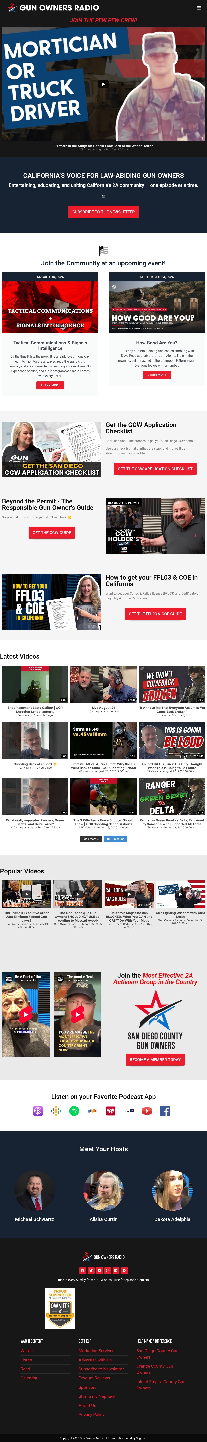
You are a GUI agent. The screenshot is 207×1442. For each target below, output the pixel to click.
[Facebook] (82, 1270)
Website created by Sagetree (129, 1438)
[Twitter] (91, 1270)
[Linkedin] (116, 1270)
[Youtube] (99, 1270)
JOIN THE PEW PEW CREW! (103, 20)
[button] (198, 7)
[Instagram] (107, 1270)
